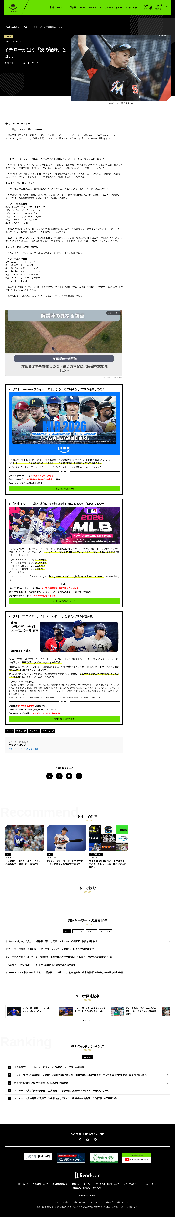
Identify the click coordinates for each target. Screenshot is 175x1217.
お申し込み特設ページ (64, 488)
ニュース (22, 731)
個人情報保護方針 (60, 1184)
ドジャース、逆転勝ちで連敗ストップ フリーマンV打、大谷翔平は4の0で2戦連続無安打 (49, 949)
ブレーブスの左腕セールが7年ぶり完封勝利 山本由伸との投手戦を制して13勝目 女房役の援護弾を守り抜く (59, 957)
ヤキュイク (131, 7)
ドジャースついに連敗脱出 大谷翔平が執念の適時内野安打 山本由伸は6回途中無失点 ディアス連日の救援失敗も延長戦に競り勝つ (80, 1075)
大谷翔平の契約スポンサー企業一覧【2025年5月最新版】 (42, 1083)
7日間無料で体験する (64, 718)
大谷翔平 (71, 7)
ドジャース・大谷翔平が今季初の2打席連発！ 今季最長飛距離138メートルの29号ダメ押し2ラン (62, 1090)
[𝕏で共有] (24, 63)
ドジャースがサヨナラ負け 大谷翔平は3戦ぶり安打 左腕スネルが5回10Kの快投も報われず (51, 941)
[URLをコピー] (37, 63)
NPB (91, 7)
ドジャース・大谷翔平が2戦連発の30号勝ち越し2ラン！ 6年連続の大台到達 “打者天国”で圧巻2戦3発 (65, 1098)
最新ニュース (56, 7)
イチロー (35, 731)
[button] (83, 1020)
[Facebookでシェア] (28, 63)
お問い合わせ (22, 1184)
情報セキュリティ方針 (81, 1184)
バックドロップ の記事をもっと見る (24, 749)
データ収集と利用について (107, 1184)
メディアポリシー (131, 1184)
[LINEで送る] (33, 63)
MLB (82, 7)
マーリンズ (49, 731)
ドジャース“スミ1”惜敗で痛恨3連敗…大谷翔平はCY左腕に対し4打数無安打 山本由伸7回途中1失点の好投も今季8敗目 (64, 972)
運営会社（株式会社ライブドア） (87, 1188)
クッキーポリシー (150, 1184)
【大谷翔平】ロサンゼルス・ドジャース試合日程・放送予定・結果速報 (40, 965)
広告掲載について (40, 1184)
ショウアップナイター (111, 7)
